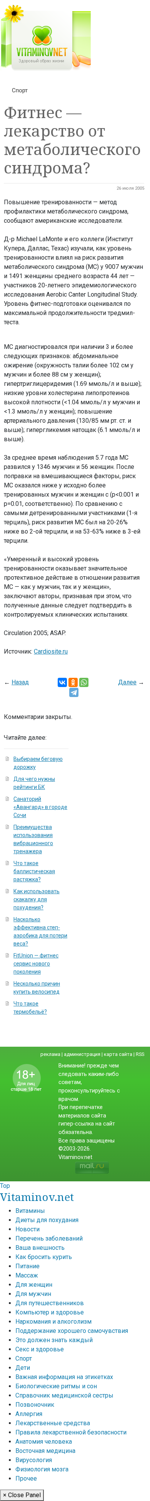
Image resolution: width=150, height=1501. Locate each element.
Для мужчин (33, 1294)
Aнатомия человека (43, 1441)
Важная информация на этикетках (64, 1377)
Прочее (26, 1478)
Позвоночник (34, 1404)
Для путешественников (49, 1303)
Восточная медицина (45, 1450)
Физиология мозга (41, 1469)
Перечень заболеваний (49, 1238)
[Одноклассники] (73, 682)
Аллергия (28, 1414)
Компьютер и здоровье (49, 1312)
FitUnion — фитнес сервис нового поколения (35, 963)
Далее (127, 682)
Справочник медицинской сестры (64, 1395)
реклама (50, 1054)
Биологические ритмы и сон (56, 1386)
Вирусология (33, 1460)
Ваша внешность (40, 1247)
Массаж (26, 1275)
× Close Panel (22, 1495)
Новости (27, 1229)
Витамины (30, 1210)
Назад (20, 682)
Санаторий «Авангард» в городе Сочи (40, 807)
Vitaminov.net (37, 1196)
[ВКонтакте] (62, 682)
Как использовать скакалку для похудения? (36, 899)
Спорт (20, 90)
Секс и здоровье (39, 1349)
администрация (82, 1054)
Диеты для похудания (46, 1220)
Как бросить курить (43, 1257)
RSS (140, 1054)
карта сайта (118, 1054)
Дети (22, 1367)
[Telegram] (73, 692)
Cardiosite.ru (51, 651)
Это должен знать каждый (54, 1340)
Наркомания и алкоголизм (53, 1321)
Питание (27, 1266)
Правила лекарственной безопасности (71, 1432)
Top (5, 1185)
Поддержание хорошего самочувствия (71, 1330)
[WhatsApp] (83, 682)
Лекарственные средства (52, 1423)
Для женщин (33, 1284)
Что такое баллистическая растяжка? (34, 871)
